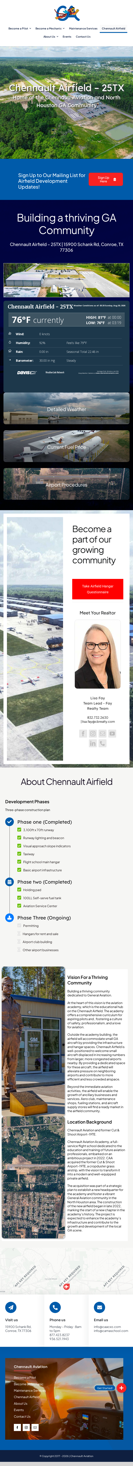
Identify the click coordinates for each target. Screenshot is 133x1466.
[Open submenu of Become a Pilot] (114, 1377)
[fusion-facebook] (83, 734)
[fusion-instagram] (93, 734)
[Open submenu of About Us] (114, 1403)
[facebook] (17, 1427)
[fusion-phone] (103, 743)
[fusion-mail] (103, 734)
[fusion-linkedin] (93, 743)
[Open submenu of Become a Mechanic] (114, 1384)
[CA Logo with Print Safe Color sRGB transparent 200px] (67, 5)
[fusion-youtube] (112, 734)
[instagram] (26, 1427)
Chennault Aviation (30, 1367)
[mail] (35, 1427)
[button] (66, 1287)
